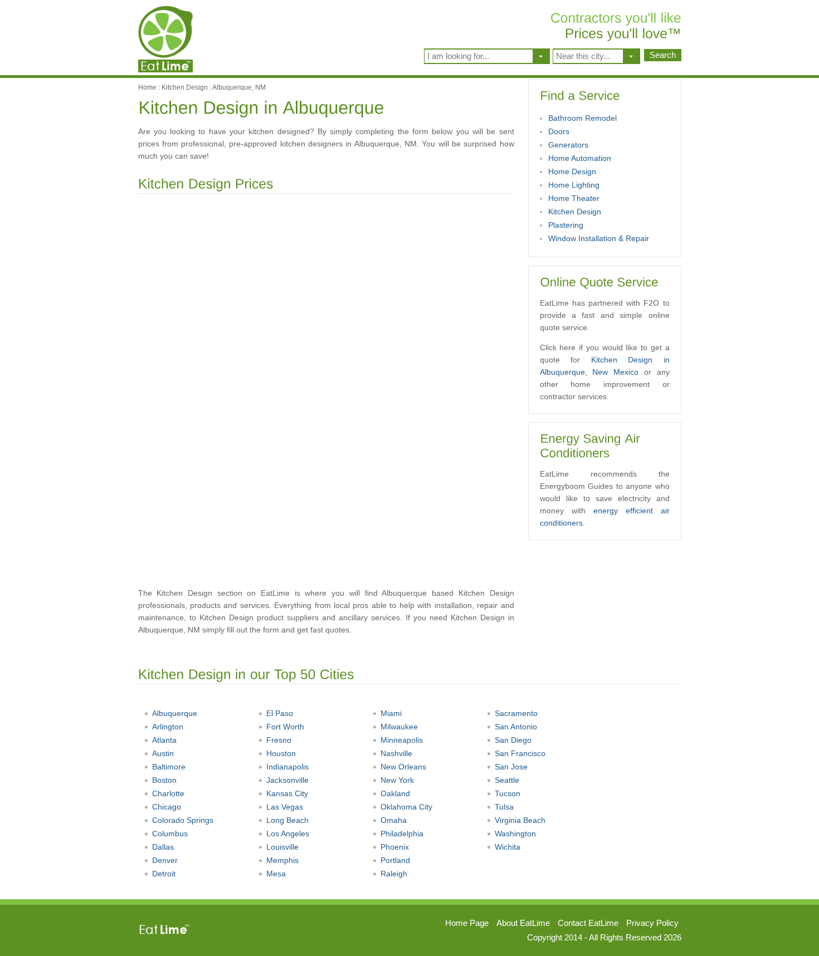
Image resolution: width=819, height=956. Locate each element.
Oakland (395, 793)
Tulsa (504, 806)
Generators (568, 144)
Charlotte (168, 793)
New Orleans (403, 766)
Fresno (278, 740)
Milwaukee (399, 726)
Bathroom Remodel (582, 118)
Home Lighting (573, 184)
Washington (515, 833)
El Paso (279, 713)
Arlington (167, 726)
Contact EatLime (588, 923)
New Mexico (615, 371)
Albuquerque (174, 713)
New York (397, 780)
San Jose (511, 766)
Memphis (282, 860)
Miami (391, 713)
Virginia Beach (520, 820)
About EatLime (523, 923)
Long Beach (287, 820)
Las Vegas (284, 806)
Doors (558, 131)
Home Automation (579, 158)
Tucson (507, 793)
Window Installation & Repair (598, 238)
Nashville (396, 753)
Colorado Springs (182, 820)
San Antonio (516, 726)
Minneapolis (402, 740)
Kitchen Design (185, 87)
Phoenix (395, 846)
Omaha (394, 820)
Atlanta (164, 740)
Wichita (507, 846)
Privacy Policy (652, 923)
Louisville (282, 846)
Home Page (467, 923)
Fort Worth (285, 726)
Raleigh (394, 873)
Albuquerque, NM (239, 87)
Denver (165, 860)
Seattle (507, 780)
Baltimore (169, 766)
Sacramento (516, 713)
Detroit (164, 873)
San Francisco (520, 753)
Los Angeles (287, 833)
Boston (164, 780)
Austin (163, 753)
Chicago (166, 806)
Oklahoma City (406, 806)
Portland (395, 860)
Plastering (565, 224)
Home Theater (573, 198)
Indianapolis (287, 766)
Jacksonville (287, 780)
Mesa (276, 873)
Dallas (163, 846)
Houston (281, 753)
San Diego (513, 740)
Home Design (572, 171)
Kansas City (287, 793)
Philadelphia (402, 833)
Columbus (170, 833)
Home (147, 87)
